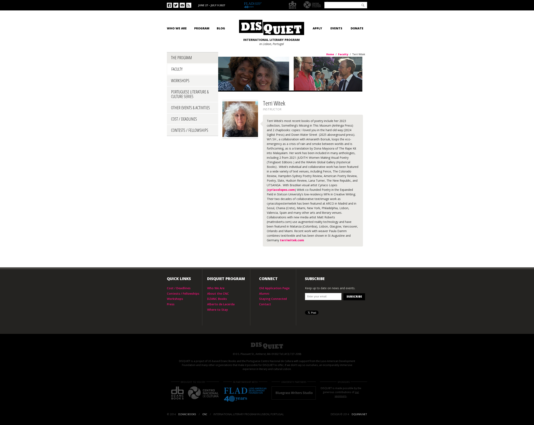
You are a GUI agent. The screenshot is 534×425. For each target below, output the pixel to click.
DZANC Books (217, 299)
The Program (181, 57)
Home (330, 54)
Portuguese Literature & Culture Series (190, 94)
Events (336, 28)
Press (170, 304)
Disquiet (267, 345)
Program (201, 28)
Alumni (264, 293)
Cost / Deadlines (184, 119)
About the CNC (218, 293)
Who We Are (177, 28)
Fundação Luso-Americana (263, 5)
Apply (317, 28)
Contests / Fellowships (189, 130)
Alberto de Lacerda (221, 304)
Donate (357, 28)
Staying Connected (273, 299)
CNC (312, 4)
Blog (221, 28)
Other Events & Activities (190, 108)
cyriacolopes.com (281, 190)
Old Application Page (274, 288)
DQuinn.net (359, 414)
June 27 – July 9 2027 (211, 5)
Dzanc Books (292, 5)
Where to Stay (217, 310)
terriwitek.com (291, 240)
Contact (265, 304)
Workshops (180, 80)
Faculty (177, 69)
